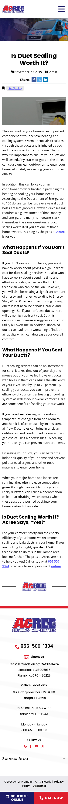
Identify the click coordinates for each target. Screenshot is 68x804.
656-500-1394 (36, 646)
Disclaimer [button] (39, 785)
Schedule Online (19, 798)
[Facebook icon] (31, 746)
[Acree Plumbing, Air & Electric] (13, 9)
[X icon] (42, 746)
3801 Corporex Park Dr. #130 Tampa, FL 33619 (34, 695)
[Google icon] (25, 746)
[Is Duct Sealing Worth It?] (34, 110)
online (56, 566)
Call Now (54, 797)
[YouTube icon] (36, 746)
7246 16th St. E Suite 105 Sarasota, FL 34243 (34, 711)
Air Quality (15, 88)
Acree (60, 232)
